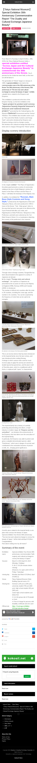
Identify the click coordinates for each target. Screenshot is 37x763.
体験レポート (16, 28)
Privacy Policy (6, 739)
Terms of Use (6, 737)
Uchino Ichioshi (8, 721)
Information (7, 719)
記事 (5, 728)
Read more (5, 688)
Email (5, 640)
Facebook (6, 632)
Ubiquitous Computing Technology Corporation (21, 750)
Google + (6, 636)
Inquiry (4, 741)
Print (5, 644)
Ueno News (6, 28)
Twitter (5, 629)
